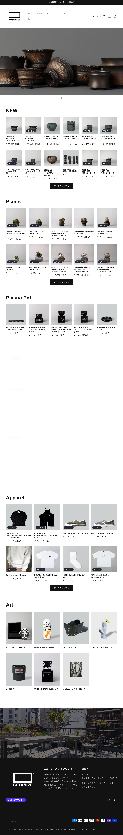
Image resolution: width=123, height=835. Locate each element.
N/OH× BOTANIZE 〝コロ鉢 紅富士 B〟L (52, 139)
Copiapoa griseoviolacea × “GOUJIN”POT (84, 232)
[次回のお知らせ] (116, 2)
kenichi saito (58, 422)
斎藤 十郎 (79, 422)
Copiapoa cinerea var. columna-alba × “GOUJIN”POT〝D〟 (83, 270)
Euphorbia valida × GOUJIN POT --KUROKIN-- (16, 233)
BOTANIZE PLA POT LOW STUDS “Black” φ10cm (37, 330)
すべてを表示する (61, 186)
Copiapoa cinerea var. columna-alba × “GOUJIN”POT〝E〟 (60, 270)
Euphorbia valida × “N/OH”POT (36, 232)
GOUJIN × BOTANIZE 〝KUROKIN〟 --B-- (13, 139)
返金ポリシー (54, 829)
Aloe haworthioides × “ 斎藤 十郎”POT (38, 268)
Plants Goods (13, 485)
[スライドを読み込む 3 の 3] (65, 98)
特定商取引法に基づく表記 (87, 829)
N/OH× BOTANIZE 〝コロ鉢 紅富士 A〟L (71, 139)
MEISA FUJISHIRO (73, 689)
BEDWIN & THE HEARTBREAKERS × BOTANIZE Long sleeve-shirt (18, 535)
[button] (30, 13)
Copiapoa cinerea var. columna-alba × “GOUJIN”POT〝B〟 (105, 270)
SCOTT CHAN (70, 647)
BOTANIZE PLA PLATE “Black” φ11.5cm (15, 367)
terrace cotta (104, 422)
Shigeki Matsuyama (45, 689)
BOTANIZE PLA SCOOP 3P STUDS (70, 170)
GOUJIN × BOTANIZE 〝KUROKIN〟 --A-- (32, 139)
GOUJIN (10, 422)
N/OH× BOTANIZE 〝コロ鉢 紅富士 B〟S (108, 139)
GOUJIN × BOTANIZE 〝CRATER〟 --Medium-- (49, 172)
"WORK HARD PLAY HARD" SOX (74, 576)
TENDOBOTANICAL (16, 647)
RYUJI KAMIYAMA (44, 647)
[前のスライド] (52, 98)
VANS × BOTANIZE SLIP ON (102, 533)
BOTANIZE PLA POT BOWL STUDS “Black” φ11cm (83, 330)
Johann (10, 689)
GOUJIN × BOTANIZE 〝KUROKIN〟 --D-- (107, 171)
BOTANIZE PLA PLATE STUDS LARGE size (15, 329)
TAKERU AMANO (100, 647)
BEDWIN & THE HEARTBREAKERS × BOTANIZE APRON (47, 535)
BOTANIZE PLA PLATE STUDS (106, 329)
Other (85, 485)
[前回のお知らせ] (6, 2)
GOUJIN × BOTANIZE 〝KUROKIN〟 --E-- (89, 171)
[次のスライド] (71, 98)
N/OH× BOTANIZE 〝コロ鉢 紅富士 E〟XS (33, 171)
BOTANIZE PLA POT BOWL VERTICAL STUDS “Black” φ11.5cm (61, 330)
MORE (61, 81)
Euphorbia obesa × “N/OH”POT (13, 268)
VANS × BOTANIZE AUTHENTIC (75, 533)
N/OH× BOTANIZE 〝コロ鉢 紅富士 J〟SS (14, 171)
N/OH (31, 422)
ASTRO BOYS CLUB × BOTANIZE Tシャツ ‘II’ (100, 576)
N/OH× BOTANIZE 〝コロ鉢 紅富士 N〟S (90, 139)
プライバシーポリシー (41, 829)
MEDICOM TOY (52, 485)
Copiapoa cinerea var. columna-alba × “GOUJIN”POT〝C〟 (60, 233)
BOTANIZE (14, 829)
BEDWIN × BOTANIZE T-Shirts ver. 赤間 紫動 (46, 576)
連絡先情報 (72, 829)
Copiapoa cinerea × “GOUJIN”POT (104, 232)
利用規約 (64, 829)
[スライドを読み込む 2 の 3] (61, 98)
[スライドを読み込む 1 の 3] (58, 98)
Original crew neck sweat (16, 575)
